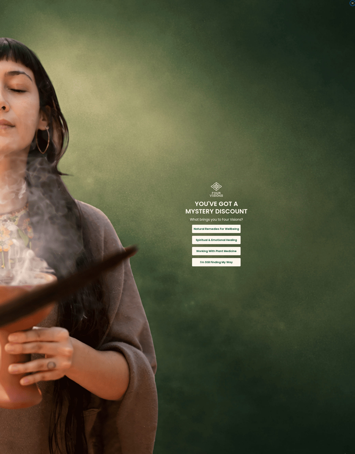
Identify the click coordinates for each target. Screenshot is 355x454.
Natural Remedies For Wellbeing (216, 229)
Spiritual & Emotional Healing (216, 240)
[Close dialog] (352, 3)
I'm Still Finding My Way (216, 262)
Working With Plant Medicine (216, 251)
